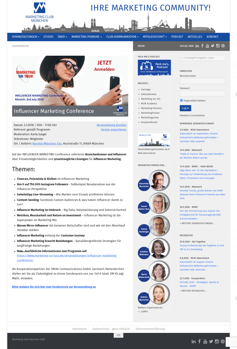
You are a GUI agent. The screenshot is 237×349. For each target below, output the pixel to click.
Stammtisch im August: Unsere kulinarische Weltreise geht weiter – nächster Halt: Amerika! (199, 266)
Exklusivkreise (148, 94)
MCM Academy (149, 103)
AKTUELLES (195, 36)
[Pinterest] (223, 46)
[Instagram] (218, 46)
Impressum (79, 329)
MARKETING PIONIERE (85, 36)
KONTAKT (212, 36)
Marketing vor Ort (150, 99)
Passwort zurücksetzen (192, 115)
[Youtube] (207, 46)
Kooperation (20, 46)
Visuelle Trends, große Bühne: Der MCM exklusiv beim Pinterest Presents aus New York (202, 194)
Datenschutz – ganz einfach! (111, 329)
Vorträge (145, 89)
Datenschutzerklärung (150, 329)
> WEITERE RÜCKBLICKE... (193, 291)
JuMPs (144, 311)
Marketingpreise (150, 117)
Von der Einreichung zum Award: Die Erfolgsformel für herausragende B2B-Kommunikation (200, 215)
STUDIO (48, 36)
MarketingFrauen (150, 113)
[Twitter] (213, 46)
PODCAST (177, 36)
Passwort (185, 88)
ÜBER (61, 36)
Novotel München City (47, 143)
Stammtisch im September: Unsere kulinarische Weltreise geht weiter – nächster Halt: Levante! (199, 137)
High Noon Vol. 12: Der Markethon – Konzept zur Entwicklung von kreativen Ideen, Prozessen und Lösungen (201, 174)
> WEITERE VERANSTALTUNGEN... (197, 223)
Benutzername (188, 76)
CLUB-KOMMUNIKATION (121, 36)
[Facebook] (202, 46)
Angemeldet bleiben (194, 100)
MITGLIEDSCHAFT (154, 36)
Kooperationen (149, 122)
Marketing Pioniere (151, 108)
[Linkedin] (197, 46)
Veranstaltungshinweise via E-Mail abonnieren (154, 151)
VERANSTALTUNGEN (24, 36)
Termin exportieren (114, 129)
